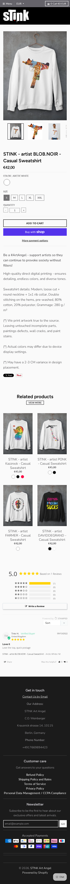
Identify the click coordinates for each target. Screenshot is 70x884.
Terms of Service (35, 784)
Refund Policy (35, 774)
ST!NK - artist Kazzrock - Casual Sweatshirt (18, 463)
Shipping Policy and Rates (35, 779)
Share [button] (9, 661)
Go (63, 823)
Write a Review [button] (36, 606)
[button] (60, 661)
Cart (58, 3)
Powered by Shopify (35, 873)
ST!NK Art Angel (40, 868)
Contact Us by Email (35, 697)
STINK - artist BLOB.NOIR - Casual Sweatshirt (23, 653)
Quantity (9, 205)
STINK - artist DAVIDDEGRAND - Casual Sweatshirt (52, 535)
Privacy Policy (35, 788)
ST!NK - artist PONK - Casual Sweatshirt (52, 461)
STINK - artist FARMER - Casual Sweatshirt (18, 535)
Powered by (55, 618)
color (16, 175)
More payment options (35, 240)
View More (35, 402)
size (5, 191)
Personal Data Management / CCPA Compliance (35, 793)
